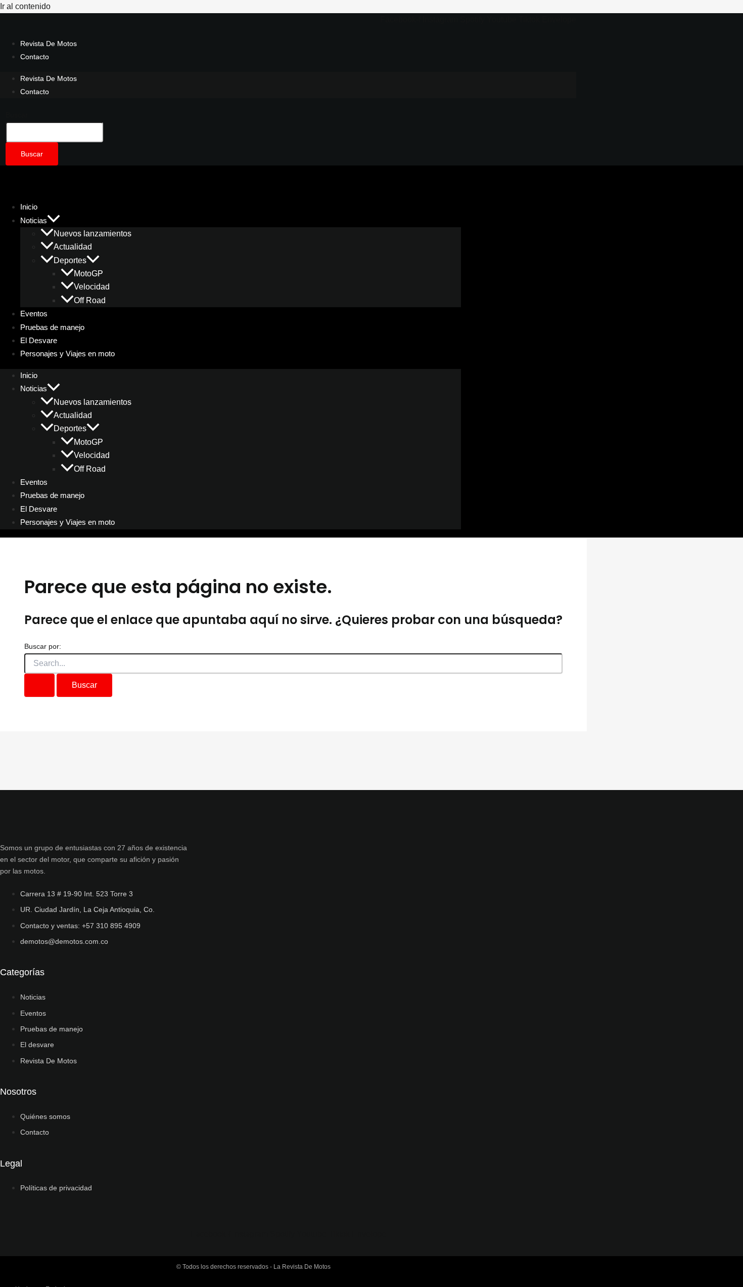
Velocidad (92, 286)
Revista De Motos (48, 43)
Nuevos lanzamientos (92, 233)
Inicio (28, 375)
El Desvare (38, 509)
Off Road (90, 300)
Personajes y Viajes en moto (67, 353)
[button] (53, 220)
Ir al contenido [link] (25, 6)
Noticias (33, 220)
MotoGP (88, 273)
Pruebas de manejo (52, 495)
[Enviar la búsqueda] (39, 685)
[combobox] (54, 132)
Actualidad (73, 246)
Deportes (70, 260)
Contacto (34, 57)
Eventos (34, 482)
